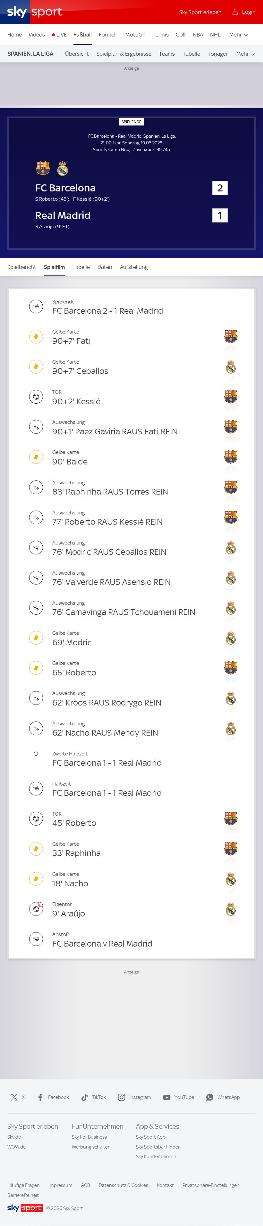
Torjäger (218, 54)
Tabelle (191, 54)
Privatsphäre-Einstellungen (211, 1185)
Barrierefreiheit (23, 1195)
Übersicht (77, 54)
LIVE (61, 34)
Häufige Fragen (23, 1185)
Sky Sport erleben (200, 12)
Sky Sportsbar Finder (158, 1147)
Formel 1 (109, 34)
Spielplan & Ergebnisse (124, 54)
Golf (181, 34)
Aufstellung (134, 267)
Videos (37, 34)
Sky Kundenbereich (156, 1156)
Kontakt (165, 1185)
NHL (215, 34)
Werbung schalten (91, 1147)
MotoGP (135, 34)
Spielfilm (54, 267)
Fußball (82, 34)
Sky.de (14, 1137)
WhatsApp (228, 1097)
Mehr (235, 34)
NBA (198, 34)
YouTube (184, 1097)
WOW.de (16, 1147)
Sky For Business (89, 1137)
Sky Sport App (150, 1137)
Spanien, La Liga (30, 53)
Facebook (58, 1097)
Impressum (60, 1185)
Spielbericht (21, 267)
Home (14, 34)
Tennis (161, 34)
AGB (85, 1185)
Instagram (140, 1097)
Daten (105, 267)
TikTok (99, 1097)
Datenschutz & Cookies (123, 1185)
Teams (167, 54)
